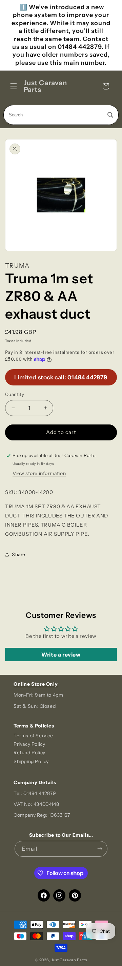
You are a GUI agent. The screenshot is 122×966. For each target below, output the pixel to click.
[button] (13, 86)
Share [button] (18, 554)
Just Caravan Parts (69, 960)
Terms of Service (33, 736)
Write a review (60, 654)
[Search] (110, 115)
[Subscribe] (99, 849)
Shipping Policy (31, 761)
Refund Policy (29, 753)
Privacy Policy (29, 744)
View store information (39, 473)
